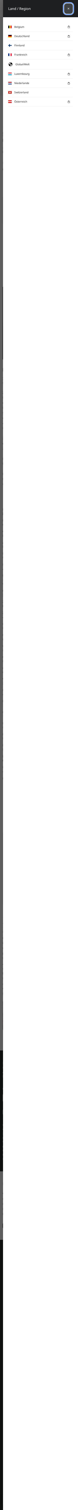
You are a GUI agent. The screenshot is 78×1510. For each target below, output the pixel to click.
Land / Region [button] (19, 8)
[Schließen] (68, 8)
